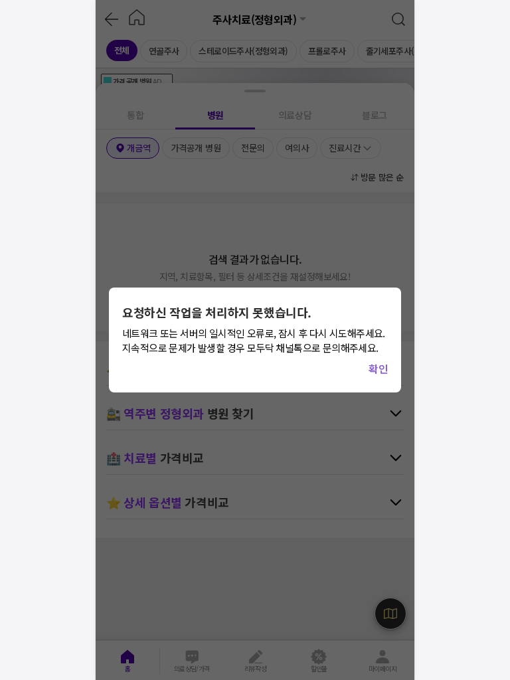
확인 (378, 369)
